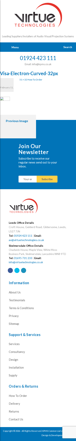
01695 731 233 (23, 258)
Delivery (14, 403)
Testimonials (17, 300)
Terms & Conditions (21, 308)
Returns (14, 411)
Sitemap (14, 323)
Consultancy (17, 351)
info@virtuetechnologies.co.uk (26, 262)
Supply (13, 375)
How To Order (34, 79)
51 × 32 (23, 79)
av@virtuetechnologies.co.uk (26, 240)
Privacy (14, 316)
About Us (15, 292)
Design (13, 359)
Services (14, 344)
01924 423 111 (23, 235)
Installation (16, 367)
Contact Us (16, 419)
